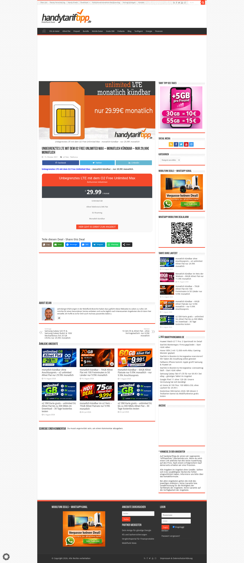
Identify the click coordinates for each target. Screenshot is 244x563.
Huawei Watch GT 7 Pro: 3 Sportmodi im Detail (181, 341)
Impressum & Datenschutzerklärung (176, 558)
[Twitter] (179, 2)
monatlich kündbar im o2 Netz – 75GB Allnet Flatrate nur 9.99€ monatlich (96, 406)
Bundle (86, 31)
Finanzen (159, 31)
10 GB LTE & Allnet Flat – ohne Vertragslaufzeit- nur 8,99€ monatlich (136, 332)
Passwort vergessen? (171, 536)
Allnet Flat (66, 31)
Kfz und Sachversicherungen (134, 534)
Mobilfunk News (129, 543)
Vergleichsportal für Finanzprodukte (138, 539)
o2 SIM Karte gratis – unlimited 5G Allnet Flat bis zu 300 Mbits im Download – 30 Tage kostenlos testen (59, 407)
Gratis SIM (110, 31)
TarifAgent (138, 31)
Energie (149, 31)
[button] (203, 2)
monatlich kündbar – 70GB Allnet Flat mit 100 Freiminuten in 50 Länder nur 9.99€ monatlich (96, 372)
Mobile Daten (97, 31)
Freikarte (121, 31)
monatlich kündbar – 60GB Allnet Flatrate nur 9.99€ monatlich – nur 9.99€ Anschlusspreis (135, 372)
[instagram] (185, 2)
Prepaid (76, 31)
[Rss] (174, 2)
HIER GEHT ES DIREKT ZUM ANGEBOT (97, 227)
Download (84, 3)
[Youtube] (182, 2)
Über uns (43, 3)
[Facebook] (176, 2)
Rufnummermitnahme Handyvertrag (106, 3)
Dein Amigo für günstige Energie (136, 530)
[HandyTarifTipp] (66, 15)
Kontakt (141, 3)
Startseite (44, 31)
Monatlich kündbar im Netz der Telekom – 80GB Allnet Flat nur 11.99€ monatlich (190, 276)
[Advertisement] (122, 58)
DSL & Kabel (54, 31)
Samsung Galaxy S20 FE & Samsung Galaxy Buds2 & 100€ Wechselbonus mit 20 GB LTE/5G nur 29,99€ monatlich (58, 333)
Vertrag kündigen (129, 3)
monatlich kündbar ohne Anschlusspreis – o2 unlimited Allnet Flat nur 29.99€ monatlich (58, 372)
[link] (182, 192)
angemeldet (81, 428)
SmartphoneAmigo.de (174, 337)
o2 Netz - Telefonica (70, 157)
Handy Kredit (73, 3)
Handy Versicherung (57, 3)
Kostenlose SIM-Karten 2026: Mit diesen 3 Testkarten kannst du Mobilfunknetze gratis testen (179, 393)
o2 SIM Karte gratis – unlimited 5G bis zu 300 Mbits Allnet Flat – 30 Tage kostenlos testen (135, 406)
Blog (129, 31)
